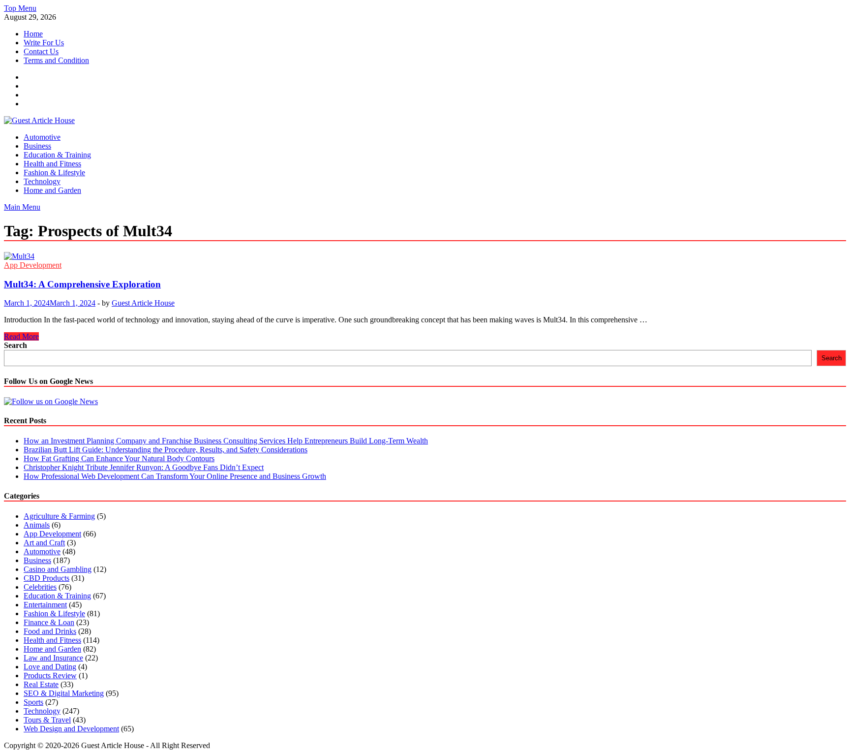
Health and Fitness (52, 163)
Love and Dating (50, 666)
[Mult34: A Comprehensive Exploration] (425, 256)
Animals (37, 525)
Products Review (50, 675)
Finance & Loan (49, 622)
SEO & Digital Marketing (64, 693)
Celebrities (40, 587)
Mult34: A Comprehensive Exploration (82, 284)
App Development (32, 265)
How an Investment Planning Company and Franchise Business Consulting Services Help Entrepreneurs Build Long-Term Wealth (226, 441)
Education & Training (57, 155)
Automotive (42, 137)
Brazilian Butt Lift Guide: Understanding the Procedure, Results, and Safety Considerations (165, 449)
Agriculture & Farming (59, 516)
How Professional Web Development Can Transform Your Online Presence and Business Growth (175, 476)
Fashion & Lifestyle (54, 172)
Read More (21, 336)
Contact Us (41, 51)
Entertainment (45, 604)
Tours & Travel (47, 720)
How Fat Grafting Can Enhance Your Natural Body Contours (119, 458)
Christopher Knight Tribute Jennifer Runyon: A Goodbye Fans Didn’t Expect (144, 467)
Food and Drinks (50, 631)
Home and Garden (52, 190)
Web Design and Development (71, 728)
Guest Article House (143, 303)
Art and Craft (44, 542)
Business (37, 146)
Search (15, 345)
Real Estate (41, 684)
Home (33, 34)
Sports (33, 702)
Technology (42, 181)
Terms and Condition (56, 60)
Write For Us (44, 42)
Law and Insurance (53, 658)
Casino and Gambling (57, 569)
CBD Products (46, 578)
